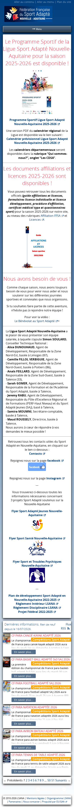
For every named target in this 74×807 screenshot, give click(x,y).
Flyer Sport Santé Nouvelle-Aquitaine (35, 538)
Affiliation (51, 216)
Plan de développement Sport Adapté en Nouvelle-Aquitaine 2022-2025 (37, 598)
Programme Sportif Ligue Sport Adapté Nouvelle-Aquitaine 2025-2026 (37, 122)
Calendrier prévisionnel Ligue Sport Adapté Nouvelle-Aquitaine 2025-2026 (37, 141)
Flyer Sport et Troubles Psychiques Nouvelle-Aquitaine (37, 563)
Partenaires (15, 801)
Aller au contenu (24, 2)
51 (53, 780)
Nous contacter (31, 801)
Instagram (53, 478)
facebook (53, 461)
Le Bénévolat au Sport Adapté (35, 321)
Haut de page (51, 790)
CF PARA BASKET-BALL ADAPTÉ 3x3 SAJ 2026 (40, 659)
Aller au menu (45, 2)
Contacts (35, 454)
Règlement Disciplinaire (35, 608)
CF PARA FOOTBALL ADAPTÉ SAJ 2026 (36, 683)
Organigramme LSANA (59, 798)
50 (49, 780)
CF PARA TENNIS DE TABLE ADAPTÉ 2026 (38, 755)
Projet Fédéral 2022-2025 (35, 612)
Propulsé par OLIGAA (53, 801)
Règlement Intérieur (35, 604)
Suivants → (62, 780)
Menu (38, 29)
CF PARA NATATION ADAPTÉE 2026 (34, 707)
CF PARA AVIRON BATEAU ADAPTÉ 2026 (37, 731)
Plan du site (64, 2)
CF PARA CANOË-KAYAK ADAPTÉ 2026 (36, 636)
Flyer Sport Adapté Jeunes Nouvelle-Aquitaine (37, 513)
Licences (35, 220)
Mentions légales (36, 798)
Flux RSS (66, 626)
